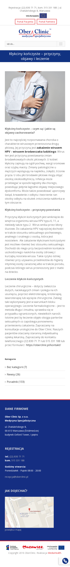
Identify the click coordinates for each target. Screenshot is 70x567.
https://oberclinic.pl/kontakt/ (43, 345)
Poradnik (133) (16, 382)
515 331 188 (50, 7)
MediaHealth (54, 552)
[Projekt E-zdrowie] (35, 15)
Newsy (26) (13, 374)
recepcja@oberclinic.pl (16, 476)
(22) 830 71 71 (29, 7)
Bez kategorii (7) (17, 367)
